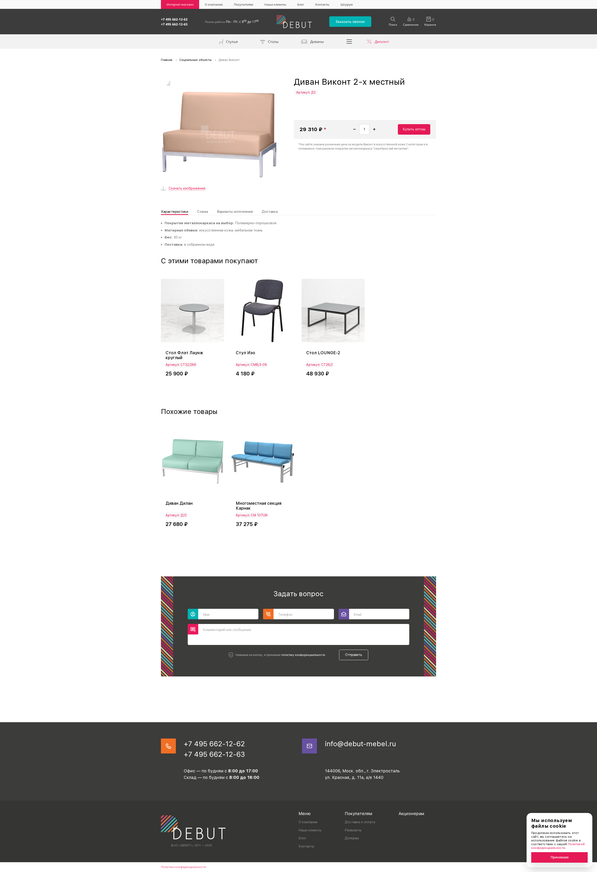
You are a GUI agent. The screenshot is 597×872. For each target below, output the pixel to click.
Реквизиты (353, 830)
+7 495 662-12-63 (174, 24)
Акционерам (411, 813)
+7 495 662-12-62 (174, 19)
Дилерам (352, 838)
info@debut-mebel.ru (360, 743)
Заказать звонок (350, 21)
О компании (214, 4)
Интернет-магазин (180, 4)
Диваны (317, 41)
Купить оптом (414, 129)
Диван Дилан (179, 503)
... (349, 42)
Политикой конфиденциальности (558, 846)
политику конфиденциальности (303, 655)
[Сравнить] (168, 84)
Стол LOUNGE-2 (323, 352)
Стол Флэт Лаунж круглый (184, 355)
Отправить (353, 655)
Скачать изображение (187, 188)
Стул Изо (245, 352)
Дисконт (382, 41)
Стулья (232, 41)
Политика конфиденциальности (183, 867)
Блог (300, 4)
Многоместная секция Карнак (258, 506)
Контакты (322, 4)
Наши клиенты (275, 4)
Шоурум (346, 4)
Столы (273, 41)
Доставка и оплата (360, 822)
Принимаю (560, 857)
